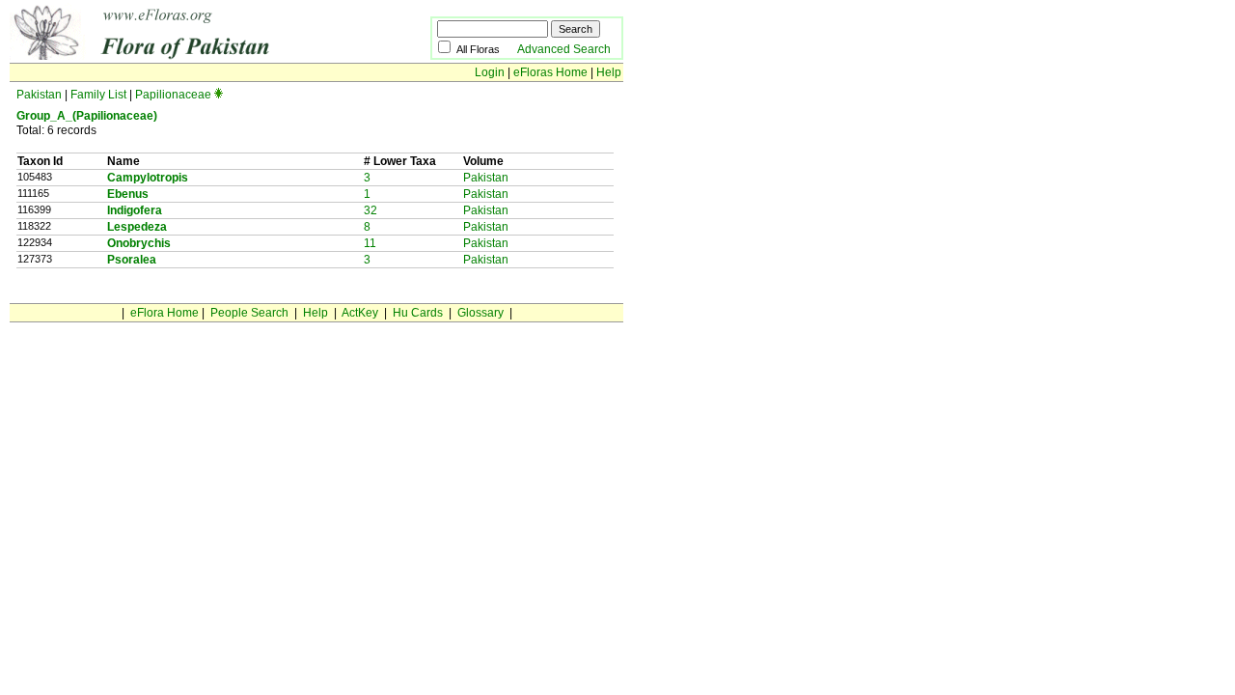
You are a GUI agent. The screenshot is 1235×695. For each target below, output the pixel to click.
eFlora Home (164, 313)
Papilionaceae (173, 94)
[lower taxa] (218, 94)
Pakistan (39, 94)
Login (490, 72)
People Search (249, 313)
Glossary (480, 313)
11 (370, 243)
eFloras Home (550, 72)
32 (370, 210)
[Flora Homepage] (190, 56)
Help (608, 72)
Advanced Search (564, 49)
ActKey (360, 313)
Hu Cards (418, 313)
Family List (98, 94)
